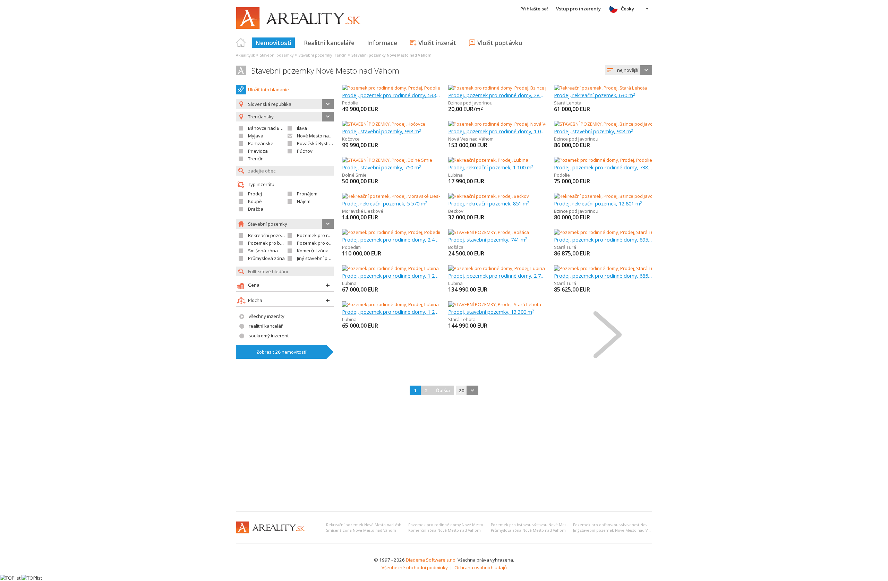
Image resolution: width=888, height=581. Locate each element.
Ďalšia (443, 390)
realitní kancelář (266, 326)
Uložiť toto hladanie (268, 89)
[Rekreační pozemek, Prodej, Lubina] (488, 160)
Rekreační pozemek (269, 235)
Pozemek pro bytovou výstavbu (281, 243)
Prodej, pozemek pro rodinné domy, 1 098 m (497, 131)
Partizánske (260, 143)
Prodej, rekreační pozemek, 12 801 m (598, 203)
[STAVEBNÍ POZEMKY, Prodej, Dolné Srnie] (387, 160)
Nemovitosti (273, 43)
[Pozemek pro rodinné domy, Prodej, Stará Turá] (603, 232)
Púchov (305, 151)
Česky (627, 9)
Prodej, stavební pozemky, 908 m (593, 131)
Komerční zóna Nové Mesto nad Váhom (444, 530)
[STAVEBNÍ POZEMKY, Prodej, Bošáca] (488, 232)
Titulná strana (241, 42)
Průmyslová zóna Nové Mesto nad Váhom (528, 530)
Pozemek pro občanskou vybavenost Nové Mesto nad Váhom (628, 524)
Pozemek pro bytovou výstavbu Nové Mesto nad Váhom (541, 524)
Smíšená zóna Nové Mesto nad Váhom (361, 530)
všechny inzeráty (266, 316)
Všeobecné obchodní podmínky (415, 567)
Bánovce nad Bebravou (273, 128)
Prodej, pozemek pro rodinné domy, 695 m (603, 239)
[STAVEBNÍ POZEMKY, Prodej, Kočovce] (383, 124)
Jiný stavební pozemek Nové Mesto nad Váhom (615, 530)
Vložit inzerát (437, 43)
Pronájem (307, 194)
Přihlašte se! (534, 9)
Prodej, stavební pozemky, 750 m (381, 167)
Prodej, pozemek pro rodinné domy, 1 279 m (391, 311)
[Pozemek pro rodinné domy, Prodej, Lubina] (390, 268)
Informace (382, 43)
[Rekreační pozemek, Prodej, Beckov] (488, 196)
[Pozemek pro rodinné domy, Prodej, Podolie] (391, 88)
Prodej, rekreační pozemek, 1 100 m (490, 167)
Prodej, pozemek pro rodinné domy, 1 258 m (391, 275)
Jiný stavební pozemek (320, 258)
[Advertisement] (444, 454)
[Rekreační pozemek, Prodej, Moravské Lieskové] (392, 196)
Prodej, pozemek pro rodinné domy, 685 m (603, 275)
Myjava (255, 136)
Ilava (302, 128)
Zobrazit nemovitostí (281, 352)
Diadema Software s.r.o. (431, 560)
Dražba (255, 209)
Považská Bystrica (316, 143)
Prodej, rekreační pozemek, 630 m (594, 95)
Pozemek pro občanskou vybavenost (336, 243)
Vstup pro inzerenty (578, 9)
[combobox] (628, 70)
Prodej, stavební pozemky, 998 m (381, 131)
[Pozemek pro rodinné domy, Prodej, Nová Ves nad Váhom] (509, 124)
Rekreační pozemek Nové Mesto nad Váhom (367, 524)
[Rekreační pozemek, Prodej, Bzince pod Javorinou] (606, 196)
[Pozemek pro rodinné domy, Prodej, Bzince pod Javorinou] (508, 88)
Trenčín (256, 158)
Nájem (303, 201)
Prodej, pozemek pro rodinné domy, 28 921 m (497, 95)
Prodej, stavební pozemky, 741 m (487, 239)
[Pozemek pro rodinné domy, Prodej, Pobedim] (391, 232)
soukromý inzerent (269, 335)
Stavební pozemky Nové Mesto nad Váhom (325, 70)
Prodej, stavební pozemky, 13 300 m (491, 311)
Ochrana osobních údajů (480, 567)
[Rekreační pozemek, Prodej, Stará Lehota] (600, 88)
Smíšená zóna (263, 250)
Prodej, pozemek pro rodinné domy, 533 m (391, 95)
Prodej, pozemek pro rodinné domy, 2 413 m (391, 239)
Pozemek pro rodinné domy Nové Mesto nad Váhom (456, 524)
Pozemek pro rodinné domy (326, 235)
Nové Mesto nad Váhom (322, 136)
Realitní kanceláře (329, 43)
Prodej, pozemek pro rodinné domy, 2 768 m (497, 275)
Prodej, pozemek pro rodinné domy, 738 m (603, 167)
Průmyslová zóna (266, 258)
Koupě (255, 201)
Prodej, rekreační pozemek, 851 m (488, 203)
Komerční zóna (312, 250)
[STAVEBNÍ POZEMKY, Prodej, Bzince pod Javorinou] (606, 124)
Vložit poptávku (499, 43)
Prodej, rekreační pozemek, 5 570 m (384, 203)
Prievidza (258, 151)
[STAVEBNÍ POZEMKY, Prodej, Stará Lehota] (494, 304)
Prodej (255, 194)
